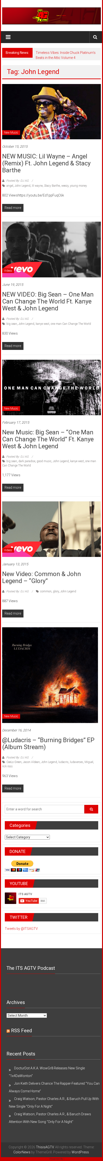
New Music (11, 132)
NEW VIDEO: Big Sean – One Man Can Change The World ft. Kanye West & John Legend (48, 301)
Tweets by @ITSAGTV (21, 929)
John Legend (22, 185)
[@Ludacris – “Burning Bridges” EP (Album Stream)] (50, 675)
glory (56, 591)
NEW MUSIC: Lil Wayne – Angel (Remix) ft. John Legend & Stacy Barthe (46, 163)
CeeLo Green (14, 762)
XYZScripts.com (74, 1159)
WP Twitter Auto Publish (34, 1159)
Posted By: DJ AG (17, 180)
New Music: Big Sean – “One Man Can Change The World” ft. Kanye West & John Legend (48, 439)
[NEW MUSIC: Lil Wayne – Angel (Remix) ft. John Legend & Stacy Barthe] (51, 111)
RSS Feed (21, 1030)
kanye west (42, 323)
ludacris (63, 762)
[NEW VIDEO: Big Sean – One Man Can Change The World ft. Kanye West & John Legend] (51, 249)
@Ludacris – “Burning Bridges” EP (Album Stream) (48, 743)
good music (44, 461)
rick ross (7, 766)
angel (9, 185)
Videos (8, 270)
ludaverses (76, 762)
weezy (65, 185)
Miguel (89, 762)
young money (78, 185)
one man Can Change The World (71, 323)
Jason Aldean (31, 762)
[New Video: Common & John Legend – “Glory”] (51, 529)
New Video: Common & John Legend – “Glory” (41, 577)
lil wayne (37, 185)
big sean (11, 323)
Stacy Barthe (52, 185)
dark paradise (26, 461)
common (46, 591)
